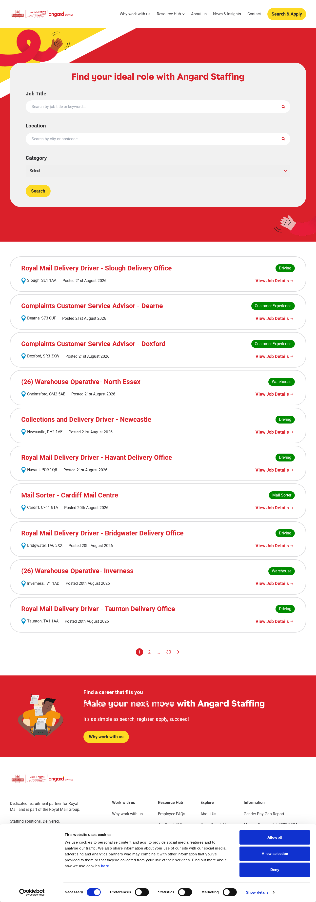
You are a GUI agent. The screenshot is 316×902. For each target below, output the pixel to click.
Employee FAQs (171, 814)
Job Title (36, 93)
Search (38, 191)
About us (199, 14)
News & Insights (227, 14)
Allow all (274, 837)
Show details (257, 892)
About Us (208, 814)
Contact (254, 14)
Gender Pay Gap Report (264, 814)
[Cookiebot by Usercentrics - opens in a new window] (32, 892)
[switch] (142, 892)
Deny (274, 869)
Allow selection (275, 853)
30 (168, 651)
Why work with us (135, 14)
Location (36, 125)
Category (36, 158)
